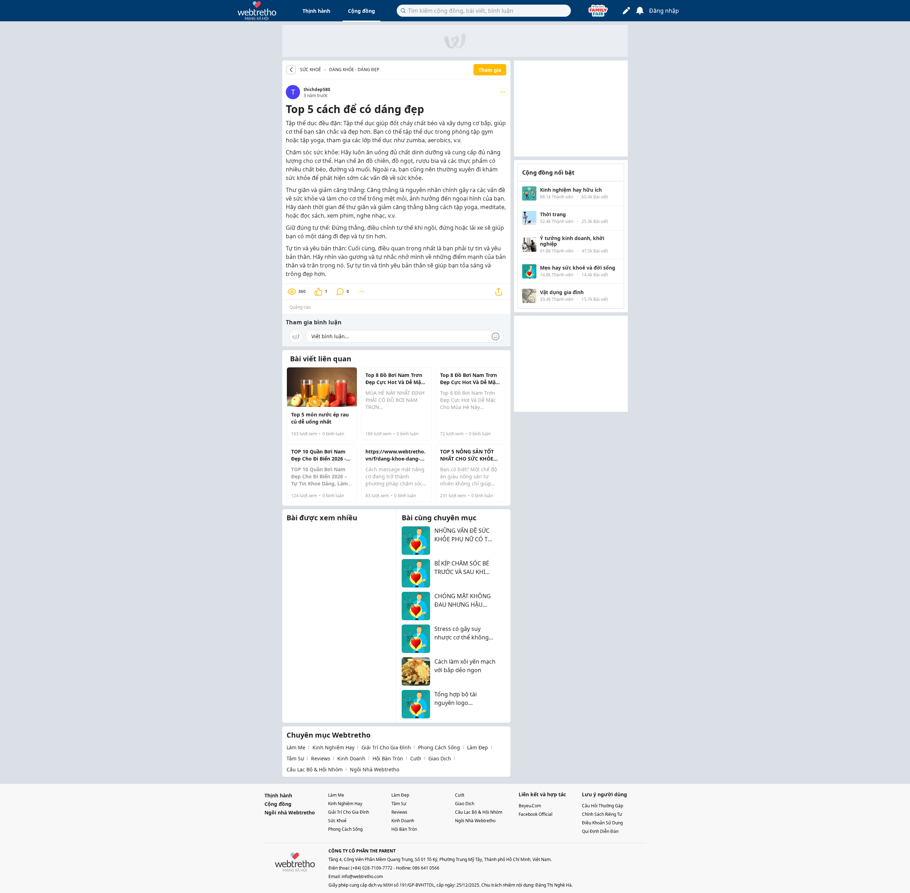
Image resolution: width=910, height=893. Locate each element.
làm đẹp (477, 747)
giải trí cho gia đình (386, 747)
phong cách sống (439, 747)
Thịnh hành (316, 10)
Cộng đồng (361, 10)
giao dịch (439, 758)
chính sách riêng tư (602, 814)
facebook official (535, 814)
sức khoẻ (337, 821)
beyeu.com (530, 806)
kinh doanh (351, 758)
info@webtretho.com (362, 876)
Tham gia (489, 70)
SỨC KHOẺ (310, 70)
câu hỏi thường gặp (602, 806)
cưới (415, 758)
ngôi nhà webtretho (374, 769)
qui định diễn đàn (600, 831)
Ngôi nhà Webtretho (289, 812)
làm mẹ (296, 747)
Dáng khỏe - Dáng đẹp (354, 70)
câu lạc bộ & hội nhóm (315, 769)
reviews (320, 758)
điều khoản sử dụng (602, 823)
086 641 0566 (425, 868)
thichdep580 (317, 89)
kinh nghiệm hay (333, 747)
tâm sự (295, 758)
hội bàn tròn (388, 758)
